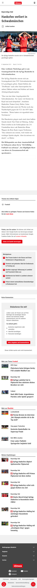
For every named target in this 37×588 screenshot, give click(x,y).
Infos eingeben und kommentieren (18, 342)
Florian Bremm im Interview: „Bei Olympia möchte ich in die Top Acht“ (23, 417)
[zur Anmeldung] (34, 2)
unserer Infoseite (21, 236)
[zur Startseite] (18, 565)
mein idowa (9, 214)
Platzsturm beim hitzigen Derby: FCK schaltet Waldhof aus (23, 369)
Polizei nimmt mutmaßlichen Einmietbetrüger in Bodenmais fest (20, 283)
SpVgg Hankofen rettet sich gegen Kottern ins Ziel (22, 486)
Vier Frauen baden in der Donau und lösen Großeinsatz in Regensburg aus (18, 259)
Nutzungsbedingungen (28, 579)
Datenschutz (13, 579)
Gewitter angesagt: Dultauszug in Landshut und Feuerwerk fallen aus (19, 271)
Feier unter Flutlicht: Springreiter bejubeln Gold (21, 442)
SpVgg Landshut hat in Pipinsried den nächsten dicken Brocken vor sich (23, 382)
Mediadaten (11, 582)
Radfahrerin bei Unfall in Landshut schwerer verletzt (19, 277)
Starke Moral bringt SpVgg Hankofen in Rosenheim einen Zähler (22, 499)
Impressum (6, 579)
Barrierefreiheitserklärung (22, 582)
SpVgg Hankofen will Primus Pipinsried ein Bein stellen (23, 474)
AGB (19, 579)
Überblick (10, 408)
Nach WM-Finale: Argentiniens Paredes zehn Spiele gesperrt (22, 395)
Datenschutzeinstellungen (18, 586)
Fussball (7, 204)
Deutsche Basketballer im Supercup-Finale (20, 430)
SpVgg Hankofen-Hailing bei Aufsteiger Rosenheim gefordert (23, 513)
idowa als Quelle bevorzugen (12, 242)
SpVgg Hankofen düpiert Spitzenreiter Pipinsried (21, 463)
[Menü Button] (3, 2)
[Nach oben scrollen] (33, 584)
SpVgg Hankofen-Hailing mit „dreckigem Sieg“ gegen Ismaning (23, 528)
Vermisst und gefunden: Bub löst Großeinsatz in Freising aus (19, 265)
